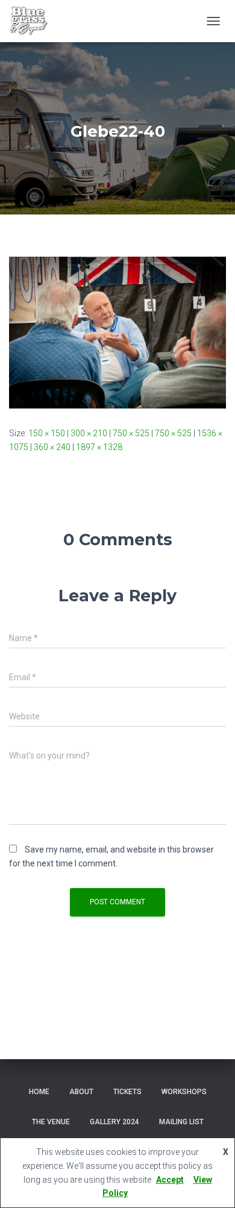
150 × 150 (46, 433)
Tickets (127, 1092)
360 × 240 (52, 447)
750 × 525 (131, 433)
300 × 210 (88, 433)
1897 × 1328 (99, 447)
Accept (170, 1180)
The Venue (51, 1122)
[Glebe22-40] (117, 332)
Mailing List (181, 1122)
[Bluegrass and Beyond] (33, 21)
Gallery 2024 (114, 1122)
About (81, 1092)
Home (39, 1092)
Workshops (184, 1092)
